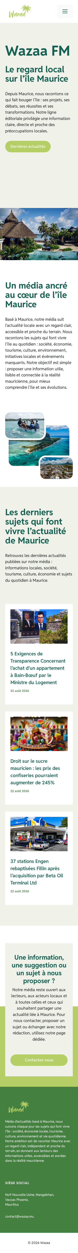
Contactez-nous (39, 1059)
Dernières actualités (28, 146)
